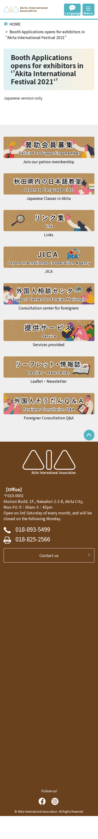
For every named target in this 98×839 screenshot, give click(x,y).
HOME (15, 24)
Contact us (50, 555)
